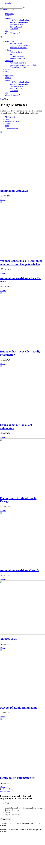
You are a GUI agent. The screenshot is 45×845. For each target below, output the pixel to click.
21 (8, 789)
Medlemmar (9, 41)
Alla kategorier (10, 117)
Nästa (11, 789)
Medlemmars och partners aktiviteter (23, 65)
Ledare (7, 124)
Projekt (7, 69)
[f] (24, 7)
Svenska (8, 3)
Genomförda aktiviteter (18, 67)
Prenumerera (5, 819)
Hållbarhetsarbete (16, 24)
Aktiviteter (9, 61)
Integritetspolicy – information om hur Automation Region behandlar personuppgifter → (22, 841)
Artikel (7, 119)
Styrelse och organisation (19, 22)
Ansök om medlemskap (18, 48)
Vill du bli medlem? (12, 33)
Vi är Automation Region (19, 20)
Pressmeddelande (11, 128)
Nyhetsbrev (9, 14)
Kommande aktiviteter (18, 63)
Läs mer (3, 200)
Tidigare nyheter (16, 52)
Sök (6, 31)
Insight (7, 71)
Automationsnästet (12, 121)
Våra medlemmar (16, 43)
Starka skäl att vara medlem (20, 46)
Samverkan (14, 29)
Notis (7, 126)
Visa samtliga (5, 791)
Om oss (8, 18)
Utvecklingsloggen (17, 56)
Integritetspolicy (16, 27)
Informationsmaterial (17, 58)
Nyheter (8, 50)
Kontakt (8, 16)
